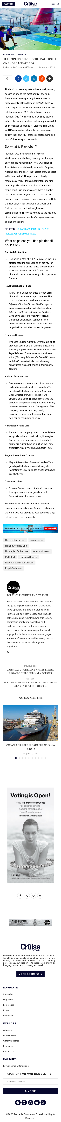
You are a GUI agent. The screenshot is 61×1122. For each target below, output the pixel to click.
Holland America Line (16, 545)
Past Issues (8, 1005)
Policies (10, 1059)
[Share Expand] (49, 78)
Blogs (6, 1010)
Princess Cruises (28, 557)
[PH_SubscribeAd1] (30, 526)
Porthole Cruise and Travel (20, 67)
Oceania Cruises (41, 551)
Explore (10, 1023)
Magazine (8, 1000)
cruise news (36, 540)
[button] (6, 731)
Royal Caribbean (13, 568)
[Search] (57, 4)
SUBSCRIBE (8, 4)
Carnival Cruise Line (15, 540)
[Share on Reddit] (42, 78)
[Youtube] (37, 1102)
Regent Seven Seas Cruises (19, 562)
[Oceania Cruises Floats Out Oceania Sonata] (30, 723)
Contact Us (8, 1051)
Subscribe (8, 994)
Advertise (7, 1030)
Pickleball (10, 557)
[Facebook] (18, 1102)
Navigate (10, 987)
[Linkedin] (24, 1102)
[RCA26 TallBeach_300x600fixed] (30, 789)
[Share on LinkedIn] (34, 78)
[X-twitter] (43, 1102)
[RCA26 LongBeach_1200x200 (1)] (30, 920)
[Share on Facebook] (18, 78)
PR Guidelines (9, 1035)
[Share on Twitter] (26, 78)
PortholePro (8, 1016)
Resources (8, 1046)
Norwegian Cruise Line (16, 551)
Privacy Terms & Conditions (16, 1066)
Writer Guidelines (11, 1041)
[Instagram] (30, 1102)
